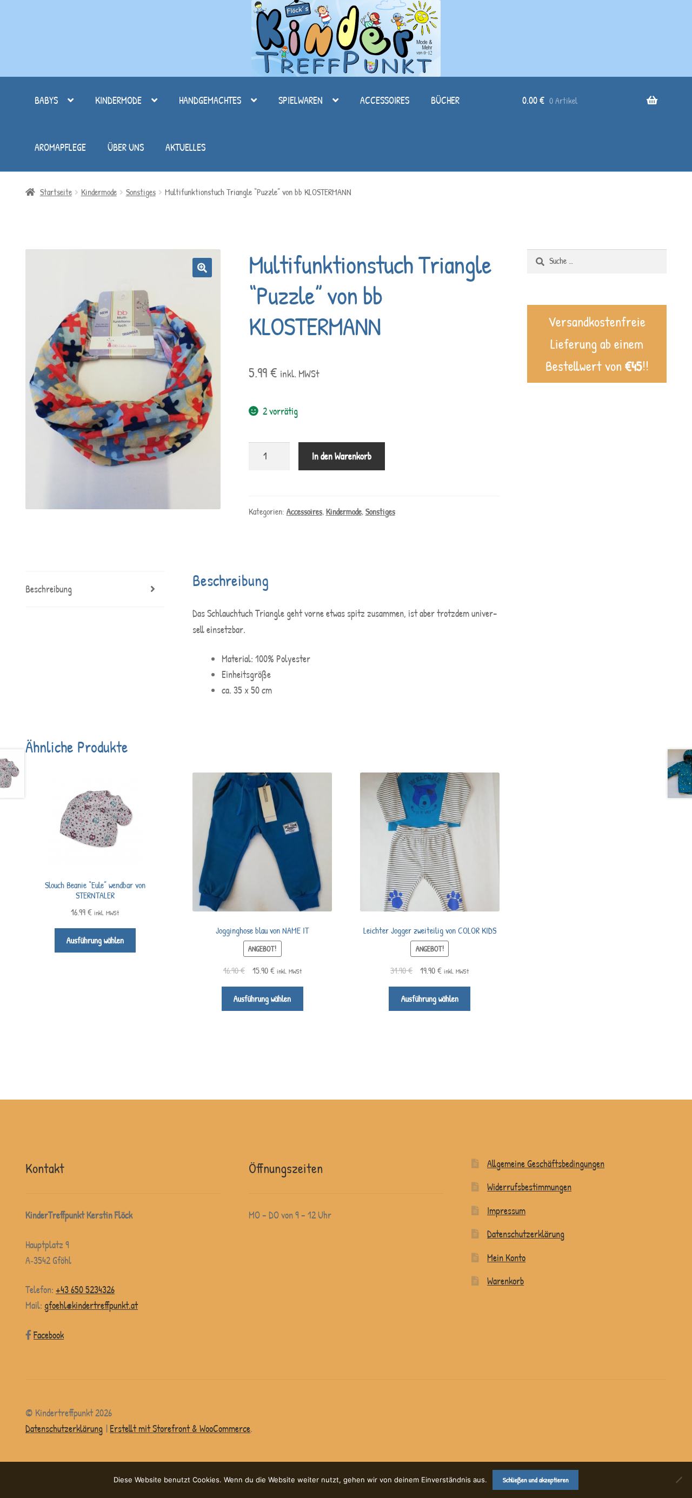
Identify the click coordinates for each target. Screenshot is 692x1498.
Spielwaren (300, 100)
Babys (46, 100)
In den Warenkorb (341, 456)
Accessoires (384, 100)
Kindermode (118, 100)
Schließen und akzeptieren (536, 1479)
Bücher (445, 100)
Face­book (49, 1335)
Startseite (56, 192)
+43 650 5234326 (85, 1289)
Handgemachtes (210, 100)
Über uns (126, 147)
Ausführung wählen (95, 940)
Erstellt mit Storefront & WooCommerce (180, 1428)
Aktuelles (185, 147)
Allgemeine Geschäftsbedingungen (545, 1163)
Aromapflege (60, 147)
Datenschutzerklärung (525, 1234)
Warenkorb (505, 1281)
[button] (202, 267)
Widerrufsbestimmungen (529, 1187)
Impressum (506, 1210)
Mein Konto (506, 1257)
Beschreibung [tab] (48, 589)
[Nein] (678, 1479)
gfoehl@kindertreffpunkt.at (91, 1305)
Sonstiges (141, 192)
